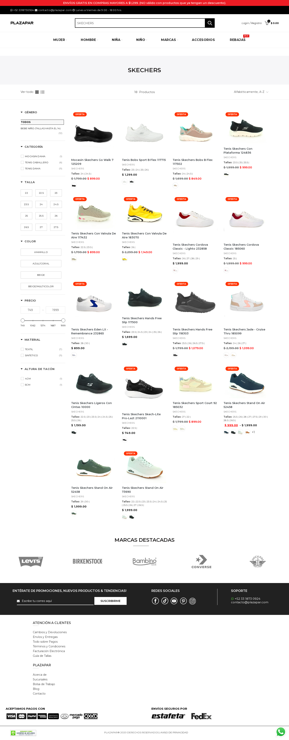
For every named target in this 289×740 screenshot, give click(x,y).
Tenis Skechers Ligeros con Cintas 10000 (91, 405)
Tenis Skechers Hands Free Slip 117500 (142, 320)
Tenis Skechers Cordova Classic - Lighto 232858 (190, 246)
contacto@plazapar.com (55, 10)
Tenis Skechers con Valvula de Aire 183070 (144, 235)
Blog (36, 689)
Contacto (39, 693)
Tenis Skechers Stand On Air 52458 (244, 405)
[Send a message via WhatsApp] (281, 732)
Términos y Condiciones (49, 646)
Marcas (168, 40)
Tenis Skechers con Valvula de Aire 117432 (93, 235)
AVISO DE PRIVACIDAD (174, 732)
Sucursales (40, 679)
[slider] (23, 320)
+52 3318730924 (23, 10)
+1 (253, 432)
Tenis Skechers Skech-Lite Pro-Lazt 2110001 (141, 416)
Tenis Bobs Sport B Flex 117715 (144, 160)
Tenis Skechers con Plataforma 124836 (238, 150)
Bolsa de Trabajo (44, 684)
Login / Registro (252, 23)
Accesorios (203, 40)
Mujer (59, 40)
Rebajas (239, 38)
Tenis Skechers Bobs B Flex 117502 (193, 162)
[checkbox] (43, 156)
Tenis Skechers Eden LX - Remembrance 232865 (89, 331)
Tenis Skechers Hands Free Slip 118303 (192, 331)
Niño (140, 40)
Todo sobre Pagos (45, 641)
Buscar (210, 23)
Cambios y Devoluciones (50, 632)
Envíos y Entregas (45, 637)
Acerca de (40, 674)
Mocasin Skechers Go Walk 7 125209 (92, 162)
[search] (145, 23)
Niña (116, 40)
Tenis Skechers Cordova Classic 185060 (241, 246)
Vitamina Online (198, 732)
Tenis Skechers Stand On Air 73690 (142, 490)
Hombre (88, 40)
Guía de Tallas (42, 656)
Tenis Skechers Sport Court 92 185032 (195, 405)
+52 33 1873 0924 (247, 599)
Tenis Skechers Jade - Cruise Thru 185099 (244, 331)
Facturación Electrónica (49, 651)
